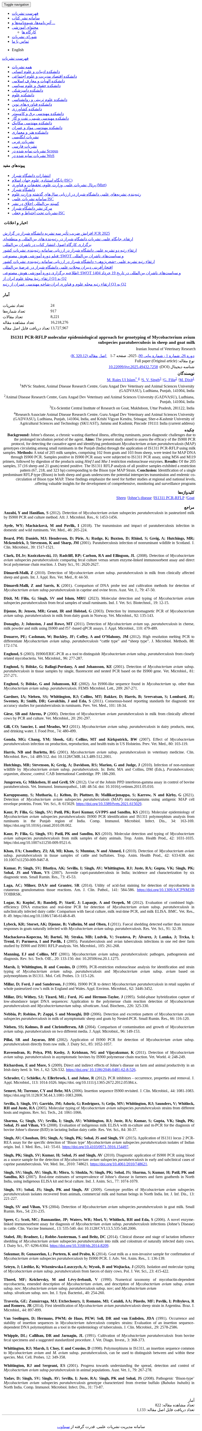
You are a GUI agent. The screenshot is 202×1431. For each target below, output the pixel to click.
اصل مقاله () (89, 356)
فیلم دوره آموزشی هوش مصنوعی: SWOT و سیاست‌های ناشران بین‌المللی (63, 256)
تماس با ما (20, 41)
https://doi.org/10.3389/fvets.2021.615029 (108, 804)
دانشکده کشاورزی (27, 109)
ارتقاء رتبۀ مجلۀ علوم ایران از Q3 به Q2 (35, 278)
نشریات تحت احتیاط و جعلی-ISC (38, 213)
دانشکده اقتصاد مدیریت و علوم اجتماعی (44, 76)
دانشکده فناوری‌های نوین (32, 104)
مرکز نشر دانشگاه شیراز (32, 208)
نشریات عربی (23, 142)
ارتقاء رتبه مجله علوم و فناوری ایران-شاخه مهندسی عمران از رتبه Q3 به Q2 (64, 284)
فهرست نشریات (25, 13)
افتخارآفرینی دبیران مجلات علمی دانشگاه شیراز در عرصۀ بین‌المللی (58, 267)
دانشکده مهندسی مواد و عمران (37, 128)
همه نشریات (22, 67)
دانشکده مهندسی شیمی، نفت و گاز (40, 118)
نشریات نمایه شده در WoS (33, 156)
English (18, 50)
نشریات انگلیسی (25, 137)
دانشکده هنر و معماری (30, 132)
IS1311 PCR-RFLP (169, 498)
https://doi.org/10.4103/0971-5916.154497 (95, 1147)
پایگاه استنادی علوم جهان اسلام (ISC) (42, 180)
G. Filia (169, 380)
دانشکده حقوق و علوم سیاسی (36, 86)
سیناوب (63, 1427)
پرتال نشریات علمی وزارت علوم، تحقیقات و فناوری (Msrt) (59, 185)
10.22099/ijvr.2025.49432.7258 (133, 367)
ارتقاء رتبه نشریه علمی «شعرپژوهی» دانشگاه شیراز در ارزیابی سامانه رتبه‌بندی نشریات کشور (79, 262)
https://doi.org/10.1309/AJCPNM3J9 (165, 890)
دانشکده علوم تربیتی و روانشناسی (39, 100)
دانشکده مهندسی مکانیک (32, 123)
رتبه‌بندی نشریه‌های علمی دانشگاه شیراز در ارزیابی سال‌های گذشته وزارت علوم (76, 194)
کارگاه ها (29, 32)
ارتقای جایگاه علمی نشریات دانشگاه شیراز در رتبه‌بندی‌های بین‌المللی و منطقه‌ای (68, 239)
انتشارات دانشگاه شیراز (31, 175)
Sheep (121, 498)
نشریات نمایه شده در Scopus (35, 151)
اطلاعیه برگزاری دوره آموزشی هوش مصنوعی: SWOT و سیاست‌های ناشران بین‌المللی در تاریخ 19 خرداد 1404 (92, 273)
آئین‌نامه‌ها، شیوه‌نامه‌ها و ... (33, 23)
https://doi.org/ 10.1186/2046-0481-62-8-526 (100, 1070)
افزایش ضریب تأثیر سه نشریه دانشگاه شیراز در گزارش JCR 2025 (56, 233)
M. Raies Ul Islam (122, 380)
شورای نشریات (24, 37)
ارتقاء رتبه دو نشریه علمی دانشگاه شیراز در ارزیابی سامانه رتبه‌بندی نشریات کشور (70, 250)
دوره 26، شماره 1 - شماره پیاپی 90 (166, 356)
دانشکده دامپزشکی (27, 90)
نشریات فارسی (24, 146)
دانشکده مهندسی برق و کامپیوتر (38, 114)
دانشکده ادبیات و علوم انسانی (36, 72)
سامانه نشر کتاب (26, 18)
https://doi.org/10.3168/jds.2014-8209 (79, 1245)
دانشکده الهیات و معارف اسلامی (38, 81)
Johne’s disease (140, 498)
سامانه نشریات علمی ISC (33, 199)
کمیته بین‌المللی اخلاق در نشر (35, 204)
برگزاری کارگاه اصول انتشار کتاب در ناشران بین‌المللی (47, 245)
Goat (190, 498)
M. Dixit (186, 380)
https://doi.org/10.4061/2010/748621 (118, 1164)
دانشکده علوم (23, 95)
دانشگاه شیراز (23, 190)
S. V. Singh (151, 380)
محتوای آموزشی (25, 27)
